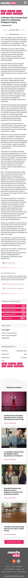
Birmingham (11, 11)
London (19, 11)
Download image (13, 318)
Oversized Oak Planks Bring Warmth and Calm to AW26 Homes (14, 528)
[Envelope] (18, 561)
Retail (3, 13)
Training (9, 13)
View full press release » (10, 423)
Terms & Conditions (7, 571)
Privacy (15, 571)
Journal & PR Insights (9, 569)
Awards (4, 11)
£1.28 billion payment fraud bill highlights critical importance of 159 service (14, 454)
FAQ (23, 569)
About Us (8, 566)
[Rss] (14, 561)
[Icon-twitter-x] (9, 561)
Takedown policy (22, 571)
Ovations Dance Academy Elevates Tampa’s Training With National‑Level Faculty (14, 417)
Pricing (13, 566)
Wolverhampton (18, 13)
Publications (19, 566)
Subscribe (18, 569)
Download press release (13, 306)
